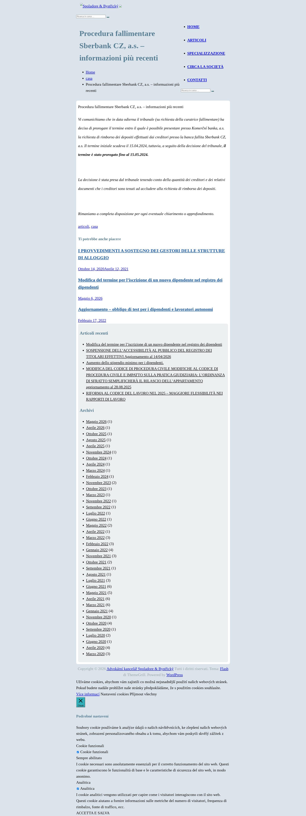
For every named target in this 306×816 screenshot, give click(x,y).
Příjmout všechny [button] (143, 694)
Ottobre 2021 (96, 562)
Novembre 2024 (98, 452)
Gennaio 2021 (97, 611)
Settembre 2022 (98, 507)
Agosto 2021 (96, 574)
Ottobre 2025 (96, 434)
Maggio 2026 (96, 421)
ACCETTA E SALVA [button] (92, 813)
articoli (83, 226)
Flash (224, 669)
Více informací (88, 694)
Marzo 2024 (95, 470)
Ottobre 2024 (96, 458)
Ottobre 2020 (96, 623)
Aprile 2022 (95, 531)
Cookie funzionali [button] (90, 746)
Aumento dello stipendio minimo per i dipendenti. (125, 363)
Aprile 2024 (95, 464)
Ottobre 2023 (96, 489)
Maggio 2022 (96, 525)
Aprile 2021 (95, 599)
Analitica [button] (83, 782)
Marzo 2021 (95, 605)
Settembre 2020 (98, 629)
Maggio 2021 (96, 593)
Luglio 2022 (95, 513)
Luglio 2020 (95, 635)
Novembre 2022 (98, 501)
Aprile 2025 (95, 446)
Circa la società (205, 67)
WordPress (174, 675)
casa (89, 78)
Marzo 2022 (95, 538)
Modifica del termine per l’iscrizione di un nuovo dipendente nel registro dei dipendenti (154, 344)
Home (193, 27)
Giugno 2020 (96, 641)
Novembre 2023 (98, 483)
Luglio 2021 (95, 580)
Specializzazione (206, 53)
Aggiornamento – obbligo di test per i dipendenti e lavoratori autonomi (145, 309)
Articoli (196, 40)
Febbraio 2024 (97, 476)
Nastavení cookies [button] (115, 694)
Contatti (197, 80)
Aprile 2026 (95, 428)
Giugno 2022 (96, 519)
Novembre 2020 (98, 617)
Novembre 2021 (98, 556)
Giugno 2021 (96, 586)
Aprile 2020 (95, 648)
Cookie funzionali (94, 752)
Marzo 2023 (95, 495)
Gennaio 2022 (97, 550)
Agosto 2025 (96, 440)
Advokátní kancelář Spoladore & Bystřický (140, 669)
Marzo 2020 (95, 654)
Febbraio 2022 (97, 544)
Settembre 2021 (98, 568)
